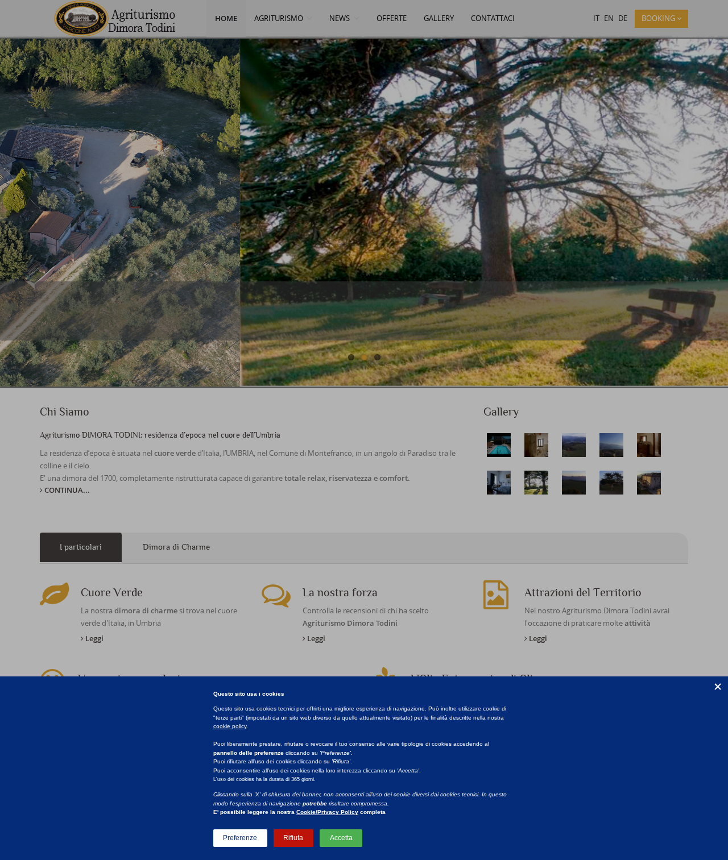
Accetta (341, 837)
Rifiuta (293, 837)
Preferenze (240, 837)
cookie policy (229, 726)
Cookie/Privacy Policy (327, 812)
